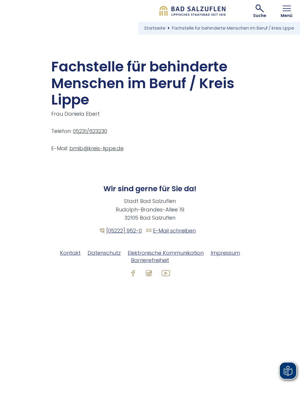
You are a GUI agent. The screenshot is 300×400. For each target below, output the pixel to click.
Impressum (225, 253)
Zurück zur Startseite (192, 11)
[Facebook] (133, 272)
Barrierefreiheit (150, 260)
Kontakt (70, 253)
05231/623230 (90, 131)
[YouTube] (166, 272)
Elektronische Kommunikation (166, 253)
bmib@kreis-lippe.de (96, 148)
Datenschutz (104, 253)
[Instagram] (149, 272)
